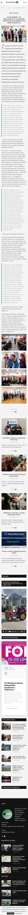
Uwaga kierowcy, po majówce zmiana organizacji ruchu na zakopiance (18, 768)
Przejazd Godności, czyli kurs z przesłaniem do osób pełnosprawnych (19, 882)
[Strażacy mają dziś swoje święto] (6, 893)
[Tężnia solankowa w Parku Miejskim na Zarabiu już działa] (6, 738)
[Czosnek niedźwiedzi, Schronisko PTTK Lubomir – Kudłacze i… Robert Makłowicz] (6, 848)
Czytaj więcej (18, 913)
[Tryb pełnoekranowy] (24, 631)
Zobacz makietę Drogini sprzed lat (19, 868)
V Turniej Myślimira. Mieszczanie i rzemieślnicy (13, 685)
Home (3, 7)
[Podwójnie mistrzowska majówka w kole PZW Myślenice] (6, 902)
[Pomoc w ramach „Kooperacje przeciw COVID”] (14, 540)
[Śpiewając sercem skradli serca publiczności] (6, 779)
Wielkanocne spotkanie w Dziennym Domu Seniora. (14, 475)
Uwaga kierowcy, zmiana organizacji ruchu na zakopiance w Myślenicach (19, 747)
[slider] (13, 631)
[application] (14, 611)
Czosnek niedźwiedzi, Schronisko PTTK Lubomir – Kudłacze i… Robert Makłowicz (18, 848)
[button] (14, 611)
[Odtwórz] (3, 631)
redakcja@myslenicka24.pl (8, 832)
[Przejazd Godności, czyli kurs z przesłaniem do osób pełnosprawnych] (6, 883)
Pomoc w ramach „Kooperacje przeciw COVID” (14, 552)
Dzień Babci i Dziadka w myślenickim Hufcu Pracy (14, 439)
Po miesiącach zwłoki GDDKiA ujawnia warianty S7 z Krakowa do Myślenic (18, 859)
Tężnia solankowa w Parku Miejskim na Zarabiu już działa (18, 737)
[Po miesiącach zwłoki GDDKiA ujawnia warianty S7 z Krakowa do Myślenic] (6, 859)
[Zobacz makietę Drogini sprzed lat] (6, 870)
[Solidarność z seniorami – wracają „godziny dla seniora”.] (14, 501)
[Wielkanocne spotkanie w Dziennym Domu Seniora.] (14, 463)
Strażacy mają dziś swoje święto (19, 891)
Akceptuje (10, 913)
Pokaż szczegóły (12, 704)
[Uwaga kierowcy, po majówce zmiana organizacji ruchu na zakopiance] (6, 768)
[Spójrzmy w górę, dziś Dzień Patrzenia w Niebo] (6, 759)
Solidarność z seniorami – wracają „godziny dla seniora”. (14, 513)
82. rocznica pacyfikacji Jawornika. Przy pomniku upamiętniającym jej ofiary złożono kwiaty (19, 727)
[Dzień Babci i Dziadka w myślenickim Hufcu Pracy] (14, 426)
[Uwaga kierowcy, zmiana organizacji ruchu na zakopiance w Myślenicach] (6, 747)
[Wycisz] (22, 631)
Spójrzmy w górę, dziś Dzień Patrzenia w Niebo (19, 757)
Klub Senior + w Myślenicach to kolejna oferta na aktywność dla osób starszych (14, 20)
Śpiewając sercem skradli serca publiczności (17, 778)
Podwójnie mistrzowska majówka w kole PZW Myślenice (19, 901)
